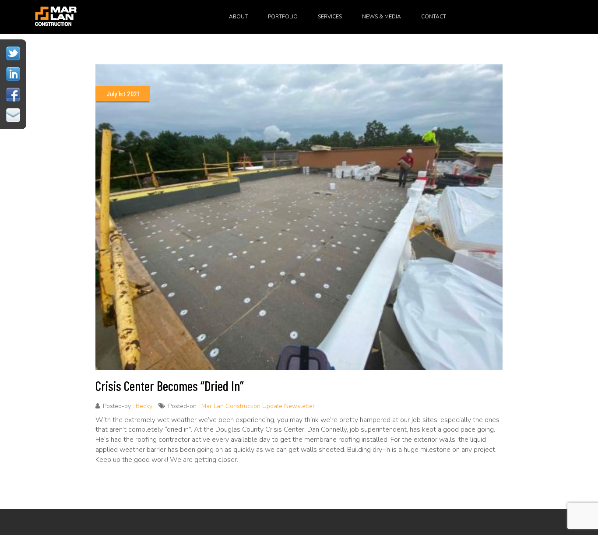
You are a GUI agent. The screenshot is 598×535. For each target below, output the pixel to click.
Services (330, 16)
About (238, 16)
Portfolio (283, 16)
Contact (433, 16)
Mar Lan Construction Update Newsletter (258, 406)
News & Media (381, 16)
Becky (144, 406)
